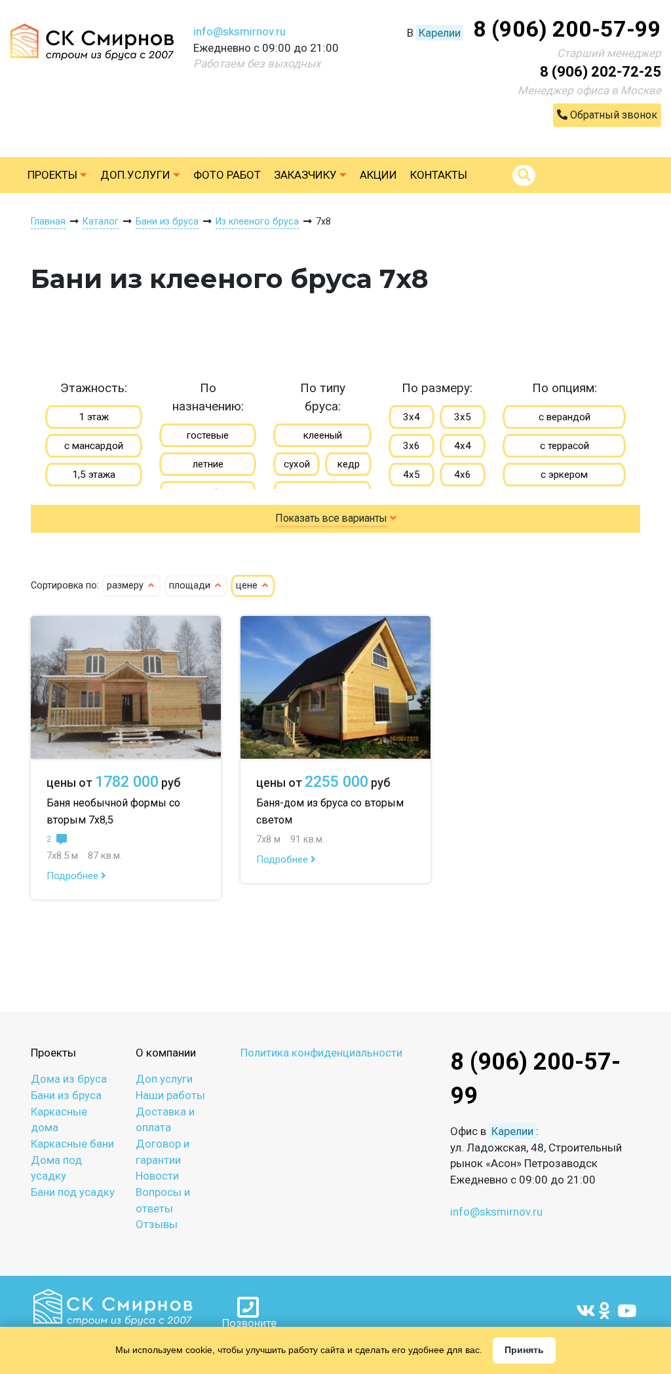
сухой (297, 464)
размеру (126, 585)
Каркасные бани (72, 1143)
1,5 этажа (93, 474)
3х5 (462, 417)
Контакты (438, 174)
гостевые (208, 435)
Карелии (440, 32)
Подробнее (74, 876)
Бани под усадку (73, 1192)
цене (248, 585)
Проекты (54, 174)
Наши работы (170, 1095)
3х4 (411, 417)
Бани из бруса (66, 1095)
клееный (322, 435)
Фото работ (227, 174)
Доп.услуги (136, 174)
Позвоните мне (249, 1323)
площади (191, 585)
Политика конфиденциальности (321, 1052)
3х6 (411, 446)
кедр (348, 464)
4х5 (411, 474)
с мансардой (93, 446)
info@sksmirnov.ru (239, 31)
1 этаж (94, 417)
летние (208, 464)
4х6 (462, 474)
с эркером (564, 474)
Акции (378, 174)
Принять (524, 1350)
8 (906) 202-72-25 (600, 71)
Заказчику (306, 174)
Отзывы (157, 1224)
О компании (166, 1052)
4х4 (462, 446)
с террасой (564, 446)
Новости (157, 1175)
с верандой (564, 417)
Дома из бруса (69, 1078)
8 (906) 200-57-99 (567, 29)
